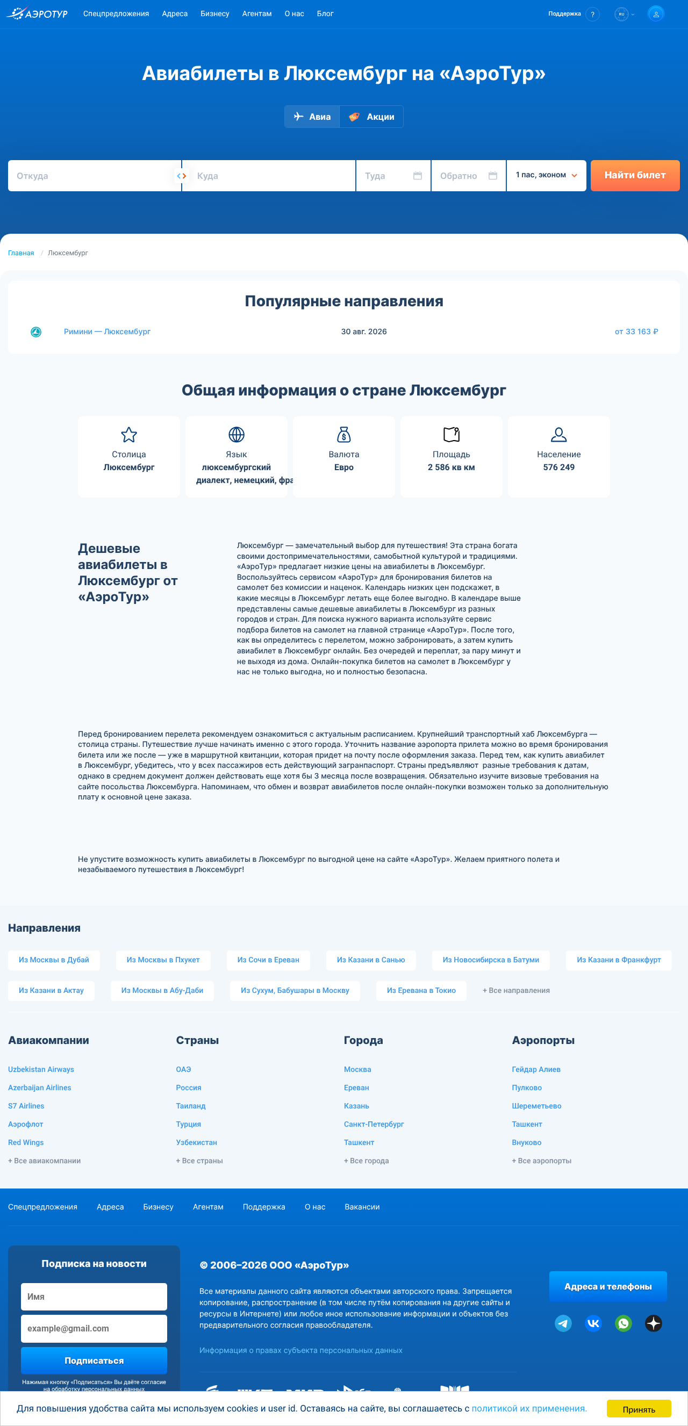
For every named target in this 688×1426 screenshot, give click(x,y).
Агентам (257, 14)
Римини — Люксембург (107, 331)
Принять (639, 1408)
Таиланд (191, 1106)
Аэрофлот (25, 1124)
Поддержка (264, 1207)
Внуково (527, 1143)
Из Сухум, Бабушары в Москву (295, 990)
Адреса (175, 14)
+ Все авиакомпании (44, 1161)
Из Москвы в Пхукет (163, 960)
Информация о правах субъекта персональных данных (301, 1350)
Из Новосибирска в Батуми (491, 960)
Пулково (527, 1088)
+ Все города (366, 1161)
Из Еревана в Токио (421, 990)
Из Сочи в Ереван (268, 960)
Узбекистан (197, 1143)
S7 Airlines (26, 1106)
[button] (574, 14)
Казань (356, 1106)
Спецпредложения (116, 14)
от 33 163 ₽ (636, 331)
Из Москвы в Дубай (54, 960)
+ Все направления (516, 990)
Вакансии (362, 1207)
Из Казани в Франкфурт (619, 960)
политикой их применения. (529, 1408)
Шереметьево (537, 1106)
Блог (325, 14)
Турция (189, 1124)
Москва (357, 1069)
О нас (294, 14)
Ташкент (359, 1143)
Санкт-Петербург (374, 1124)
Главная (21, 253)
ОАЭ (183, 1069)
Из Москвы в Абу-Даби (162, 990)
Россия (189, 1088)
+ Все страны (199, 1161)
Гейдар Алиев (536, 1069)
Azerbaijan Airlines (39, 1088)
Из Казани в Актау (51, 990)
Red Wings (26, 1143)
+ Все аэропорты (542, 1161)
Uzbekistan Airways (41, 1069)
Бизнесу (214, 14)
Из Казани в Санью (371, 960)
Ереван (356, 1088)
